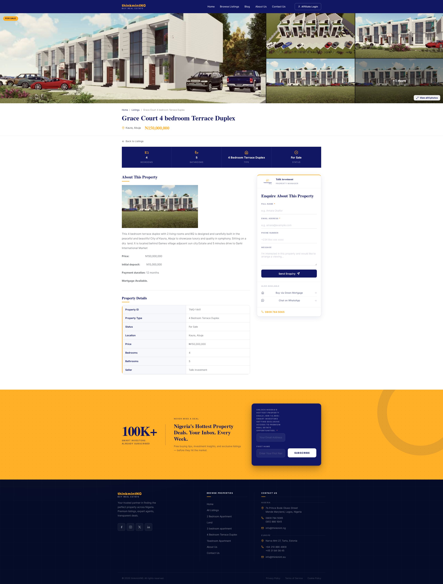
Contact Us (279, 6)
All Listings (213, 510)
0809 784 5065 (274, 311)
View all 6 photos (429, 97)
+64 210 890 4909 (276, 547)
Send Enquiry (287, 273)
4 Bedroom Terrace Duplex (222, 534)
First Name (263, 446)
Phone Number (269, 233)
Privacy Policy (273, 578)
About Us (261, 6)
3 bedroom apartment (219, 528)
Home (211, 6)
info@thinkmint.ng (276, 528)
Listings (136, 110)
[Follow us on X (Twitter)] (139, 527)
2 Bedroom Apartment (219, 516)
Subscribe (302, 452)
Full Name (268, 204)
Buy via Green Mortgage (289, 292)
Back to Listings (134, 141)
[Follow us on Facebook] (121, 527)
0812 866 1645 (274, 521)
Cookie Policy (314, 578)
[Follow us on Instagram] (130, 527)
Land (210, 522)
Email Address (270, 218)
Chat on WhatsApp (289, 300)
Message (266, 247)
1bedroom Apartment (219, 540)
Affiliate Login (309, 6)
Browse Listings (229, 6)
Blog (247, 6)
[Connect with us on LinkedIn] (148, 527)
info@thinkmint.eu (276, 557)
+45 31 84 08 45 (275, 550)
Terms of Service (294, 578)
